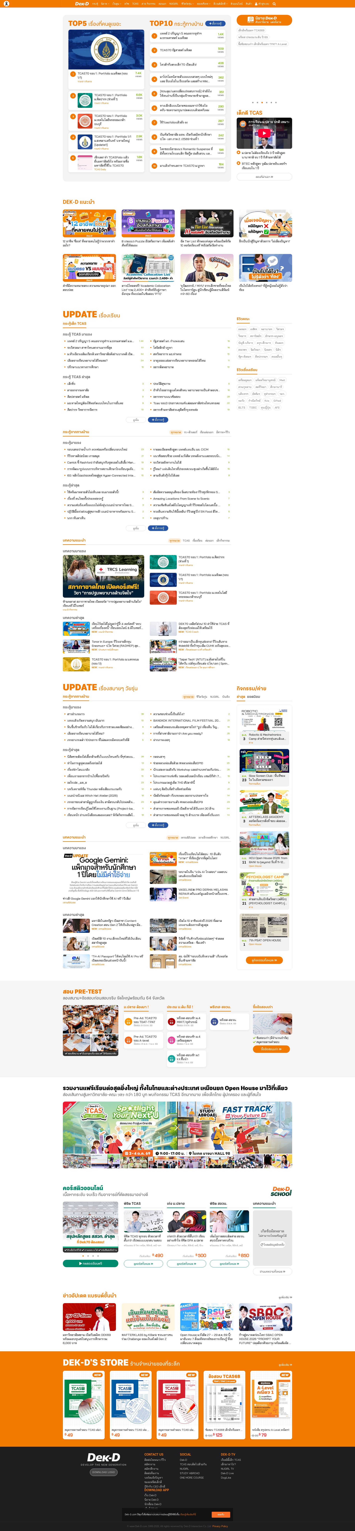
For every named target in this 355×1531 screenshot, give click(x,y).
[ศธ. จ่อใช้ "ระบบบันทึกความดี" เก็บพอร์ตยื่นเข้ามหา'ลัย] (163, 961)
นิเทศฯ (268, 349)
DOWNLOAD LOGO (103, 1472)
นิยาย (104, 3)
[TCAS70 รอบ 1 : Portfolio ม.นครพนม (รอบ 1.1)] (76, 664)
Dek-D (183, 1460)
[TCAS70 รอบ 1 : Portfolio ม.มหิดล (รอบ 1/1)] (106, 49)
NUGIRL (173, 3)
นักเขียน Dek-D (152, 1504)
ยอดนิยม (253, 697)
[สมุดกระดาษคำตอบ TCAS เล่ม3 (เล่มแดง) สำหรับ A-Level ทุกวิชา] (177, 1398)
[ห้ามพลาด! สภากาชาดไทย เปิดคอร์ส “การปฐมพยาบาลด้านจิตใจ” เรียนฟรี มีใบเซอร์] (103, 576)
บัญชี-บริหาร (245, 343)
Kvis (267, 400)
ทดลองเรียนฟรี (92, 1264)
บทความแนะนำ (74, 837)
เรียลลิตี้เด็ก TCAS (231, 1460)
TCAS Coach (192, 632)
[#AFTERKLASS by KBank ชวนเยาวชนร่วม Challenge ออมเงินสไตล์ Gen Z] (148, 1317)
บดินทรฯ (243, 394)
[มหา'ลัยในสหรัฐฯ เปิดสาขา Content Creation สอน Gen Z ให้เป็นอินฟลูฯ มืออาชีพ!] (76, 926)
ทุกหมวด (176, 432)
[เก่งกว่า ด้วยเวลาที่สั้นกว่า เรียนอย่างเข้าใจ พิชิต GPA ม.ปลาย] (186, 1221)
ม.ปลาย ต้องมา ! (136, 1007)
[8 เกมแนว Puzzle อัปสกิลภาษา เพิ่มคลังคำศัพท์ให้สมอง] (148, 223)
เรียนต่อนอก (206, 432)
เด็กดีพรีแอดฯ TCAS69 (251, 30)
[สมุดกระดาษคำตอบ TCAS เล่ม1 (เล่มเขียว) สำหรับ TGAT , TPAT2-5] (84, 1398)
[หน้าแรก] (82, 3)
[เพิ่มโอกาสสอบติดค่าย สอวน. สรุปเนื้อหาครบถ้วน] (229, 1221)
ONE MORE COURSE (192, 1477)
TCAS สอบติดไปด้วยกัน (193, 1464)
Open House (255, 866)
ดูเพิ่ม (136, 420)
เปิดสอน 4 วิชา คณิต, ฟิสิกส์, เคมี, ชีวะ (185, 1245)
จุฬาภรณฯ (269, 394)
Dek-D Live (227, 1473)
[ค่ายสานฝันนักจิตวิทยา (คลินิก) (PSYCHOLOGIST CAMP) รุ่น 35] (264, 885)
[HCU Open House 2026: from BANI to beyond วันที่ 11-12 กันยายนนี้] (264, 844)
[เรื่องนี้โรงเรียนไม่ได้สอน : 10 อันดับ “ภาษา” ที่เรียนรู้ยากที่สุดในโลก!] (163, 859)
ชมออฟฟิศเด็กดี (153, 1482)
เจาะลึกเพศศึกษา (208, 837)
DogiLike (226, 1477)
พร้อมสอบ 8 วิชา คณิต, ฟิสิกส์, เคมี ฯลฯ (142, 1245)
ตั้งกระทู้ (217, 23)
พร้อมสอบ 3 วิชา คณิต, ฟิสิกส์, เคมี (226, 1245)
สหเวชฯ (242, 349)
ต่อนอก (162, 3)
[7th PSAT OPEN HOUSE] (264, 927)
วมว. (282, 394)
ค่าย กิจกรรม (148, 3)
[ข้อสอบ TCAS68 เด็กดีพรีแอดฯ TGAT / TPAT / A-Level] (224, 1398)
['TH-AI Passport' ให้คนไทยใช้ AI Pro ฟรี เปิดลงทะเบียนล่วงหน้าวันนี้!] (76, 961)
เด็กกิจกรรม (223, 540)
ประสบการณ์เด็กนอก (108, 649)
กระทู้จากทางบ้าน (76, 697)
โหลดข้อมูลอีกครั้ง (273, 1244)
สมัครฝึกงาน (151, 1468)
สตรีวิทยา (261, 387)
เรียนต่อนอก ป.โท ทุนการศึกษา (200, 667)
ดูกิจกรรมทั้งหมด (263, 960)
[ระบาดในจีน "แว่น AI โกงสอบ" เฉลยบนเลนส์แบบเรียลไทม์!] (163, 877)
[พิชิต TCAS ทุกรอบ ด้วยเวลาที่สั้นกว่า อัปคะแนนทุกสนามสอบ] (143, 1221)
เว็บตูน (116, 3)
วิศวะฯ (280, 329)
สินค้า (249, 3)
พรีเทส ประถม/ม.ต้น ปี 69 (253, 37)
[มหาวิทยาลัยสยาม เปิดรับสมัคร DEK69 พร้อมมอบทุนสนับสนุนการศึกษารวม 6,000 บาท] (89, 1317)
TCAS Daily (100, 169)
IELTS (241, 407)
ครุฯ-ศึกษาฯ (264, 343)
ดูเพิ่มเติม (284, 1297)
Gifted (277, 400)
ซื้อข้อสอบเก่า (263, 1007)
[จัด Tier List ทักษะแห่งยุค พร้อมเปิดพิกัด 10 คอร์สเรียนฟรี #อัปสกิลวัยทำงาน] (207, 223)
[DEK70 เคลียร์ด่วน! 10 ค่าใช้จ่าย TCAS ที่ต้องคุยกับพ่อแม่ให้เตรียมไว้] (163, 629)
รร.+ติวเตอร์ (190, 432)
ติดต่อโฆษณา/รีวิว (155, 1460)
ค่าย (251, 742)
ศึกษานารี (276, 387)
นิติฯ (278, 349)
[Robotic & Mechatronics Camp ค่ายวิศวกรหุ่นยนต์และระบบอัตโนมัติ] (264, 721)
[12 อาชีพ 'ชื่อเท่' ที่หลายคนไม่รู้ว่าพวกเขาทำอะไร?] (89, 223)
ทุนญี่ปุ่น (266, 407)
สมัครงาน (149, 1464)
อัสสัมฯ (256, 394)
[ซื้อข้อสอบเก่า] (272, 1023)
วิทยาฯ (242, 336)
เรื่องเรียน (197, 540)
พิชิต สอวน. (218, 1204)
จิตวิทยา (255, 349)
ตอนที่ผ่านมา (263, 177)
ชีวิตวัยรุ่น (186, 3)
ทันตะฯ (279, 343)
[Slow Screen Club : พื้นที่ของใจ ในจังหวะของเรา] (264, 762)
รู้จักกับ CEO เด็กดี (154, 1486)
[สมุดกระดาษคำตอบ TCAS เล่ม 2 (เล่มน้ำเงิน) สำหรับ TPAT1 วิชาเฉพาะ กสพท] (131, 1398)
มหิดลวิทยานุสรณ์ (265, 380)
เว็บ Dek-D (150, 1495)
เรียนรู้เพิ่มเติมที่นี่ (188, 1514)
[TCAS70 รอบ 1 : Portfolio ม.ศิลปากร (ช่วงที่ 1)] (85, 100)
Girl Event (183, 897)
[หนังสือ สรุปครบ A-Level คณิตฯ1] (271, 1398)
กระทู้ (95, 3)
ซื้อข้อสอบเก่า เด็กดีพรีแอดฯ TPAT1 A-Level (262, 44)
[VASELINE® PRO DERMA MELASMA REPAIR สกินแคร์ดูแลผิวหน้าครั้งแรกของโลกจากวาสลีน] (163, 895)
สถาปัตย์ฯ (255, 336)
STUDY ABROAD (190, 1473)
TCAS (135, 3)
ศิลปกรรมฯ (261, 356)
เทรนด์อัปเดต (188, 837)
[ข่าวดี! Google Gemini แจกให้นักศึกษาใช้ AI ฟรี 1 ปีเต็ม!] (103, 873)
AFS (277, 407)
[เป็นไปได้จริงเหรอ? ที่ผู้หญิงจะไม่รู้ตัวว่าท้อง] (265, 268)
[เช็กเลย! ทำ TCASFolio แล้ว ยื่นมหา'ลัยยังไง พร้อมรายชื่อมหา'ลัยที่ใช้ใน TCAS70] (85, 162)
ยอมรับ (221, 1514)
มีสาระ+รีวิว (223, 432)
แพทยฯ (242, 329)
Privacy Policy (220, 1526)
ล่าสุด (241, 697)
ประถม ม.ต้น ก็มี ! (180, 1007)
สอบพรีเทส (203, 3)
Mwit (282, 380)
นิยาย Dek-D (151, 1499)
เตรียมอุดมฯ (244, 380)
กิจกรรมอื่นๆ (254, 784)
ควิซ (126, 3)
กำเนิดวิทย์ (254, 400)
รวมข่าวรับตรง (85, 81)
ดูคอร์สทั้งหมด (142, 1264)
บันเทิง (226, 696)
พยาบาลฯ (266, 329)
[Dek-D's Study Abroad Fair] (235, 1135)
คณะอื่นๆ (277, 356)
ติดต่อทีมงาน (151, 1473)
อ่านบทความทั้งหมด (271, 1271)
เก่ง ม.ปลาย (176, 1204)
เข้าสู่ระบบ (263, 3)
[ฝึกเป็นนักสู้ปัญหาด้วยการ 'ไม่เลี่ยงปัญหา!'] (265, 223)
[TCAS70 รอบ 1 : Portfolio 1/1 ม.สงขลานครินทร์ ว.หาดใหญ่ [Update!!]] (85, 141)
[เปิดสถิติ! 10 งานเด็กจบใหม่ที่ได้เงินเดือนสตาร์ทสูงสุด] (76, 943)
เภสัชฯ (253, 329)
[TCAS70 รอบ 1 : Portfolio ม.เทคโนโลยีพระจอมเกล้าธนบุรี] (85, 121)
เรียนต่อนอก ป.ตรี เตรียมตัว (198, 649)
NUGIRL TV (227, 1468)
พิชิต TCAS (132, 1204)
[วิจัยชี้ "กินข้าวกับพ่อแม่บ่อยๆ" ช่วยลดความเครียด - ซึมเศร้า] (163, 943)
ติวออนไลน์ (237, 3)
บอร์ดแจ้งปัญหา (153, 1477)
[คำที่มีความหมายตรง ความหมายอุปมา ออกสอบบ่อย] (89, 268)
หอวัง (241, 400)
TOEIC (253, 407)
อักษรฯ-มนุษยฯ (274, 336)
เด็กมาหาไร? (228, 1464)
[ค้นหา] (274, 4)
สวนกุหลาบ (244, 387)
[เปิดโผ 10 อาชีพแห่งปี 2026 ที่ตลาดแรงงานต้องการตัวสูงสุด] (163, 926)
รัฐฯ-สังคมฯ (244, 356)
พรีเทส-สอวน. (220, 1007)
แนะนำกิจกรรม (70, 609)
